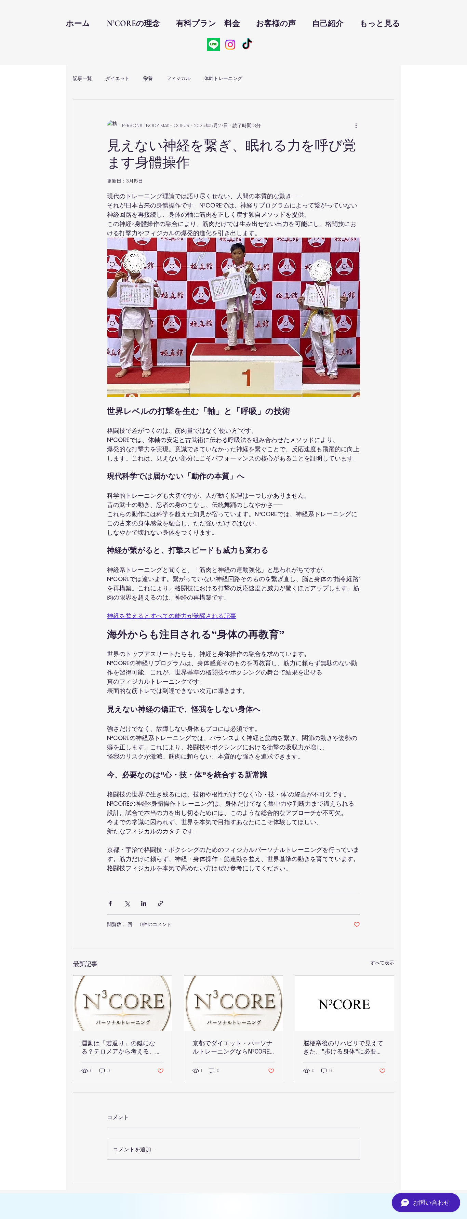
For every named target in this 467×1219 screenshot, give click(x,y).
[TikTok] (247, 44)
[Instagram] (230, 44)
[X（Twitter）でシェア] (127, 903)
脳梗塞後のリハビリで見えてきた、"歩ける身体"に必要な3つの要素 (343, 1047)
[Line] (213, 44)
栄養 (148, 78)
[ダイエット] (233, 1003)
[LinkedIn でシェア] (144, 903)
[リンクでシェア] (160, 903)
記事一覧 (82, 78)
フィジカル (178, 78)
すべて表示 (382, 962)
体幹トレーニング (223, 78)
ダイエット (118, 78)
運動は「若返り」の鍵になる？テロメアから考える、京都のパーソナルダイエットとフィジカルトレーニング (121, 1047)
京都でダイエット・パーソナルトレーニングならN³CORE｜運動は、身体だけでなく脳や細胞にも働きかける (232, 1047)
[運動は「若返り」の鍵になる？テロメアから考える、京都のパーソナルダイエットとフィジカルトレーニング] (122, 1003)
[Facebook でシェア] (110, 903)
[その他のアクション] (356, 125)
